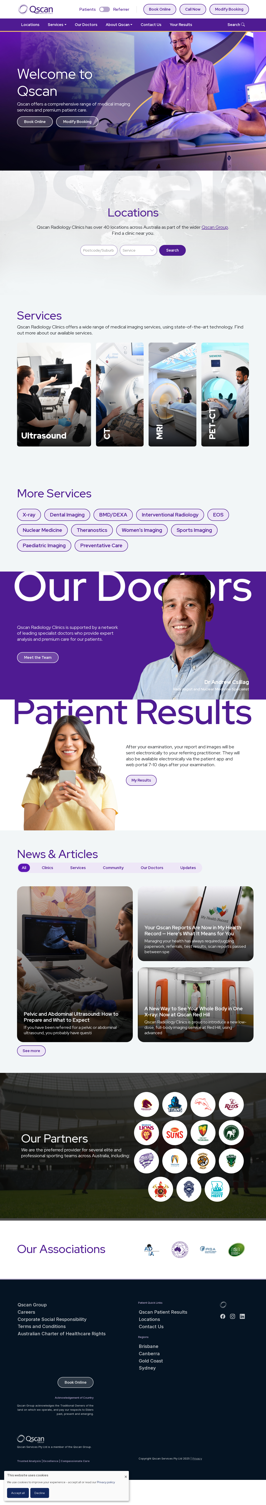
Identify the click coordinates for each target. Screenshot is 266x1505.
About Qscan (117, 24)
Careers (26, 1312)
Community (113, 867)
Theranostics (92, 530)
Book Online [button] (35, 121)
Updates (188, 867)
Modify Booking (77, 121)
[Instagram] (234, 1316)
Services (55, 24)
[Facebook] (224, 1316)
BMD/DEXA (113, 515)
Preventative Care (101, 545)
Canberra (149, 1353)
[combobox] (99, 250)
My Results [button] (141, 780)
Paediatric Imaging (44, 545)
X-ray (29, 515)
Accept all (18, 1493)
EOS (218, 515)
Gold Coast (151, 1361)
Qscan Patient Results (163, 1312)
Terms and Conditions (42, 1326)
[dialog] (66, 1486)
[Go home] (223, 1304)
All (24, 867)
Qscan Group (215, 227)
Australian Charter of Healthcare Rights (62, 1333)
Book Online (160, 9)
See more (31, 1050)
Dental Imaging (67, 515)
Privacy (197, 1458)
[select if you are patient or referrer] (104, 9)
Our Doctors (86, 24)
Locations (30, 24)
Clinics (47, 867)
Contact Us (151, 24)
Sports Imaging (194, 530)
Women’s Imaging (142, 530)
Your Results (181, 24)
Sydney (147, 1368)
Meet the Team (38, 657)
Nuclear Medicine (42, 530)
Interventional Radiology (170, 515)
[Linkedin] (244, 1316)
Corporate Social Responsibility (52, 1319)
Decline (39, 1493)
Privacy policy (106, 1482)
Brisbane (148, 1346)
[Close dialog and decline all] (126, 1473)
